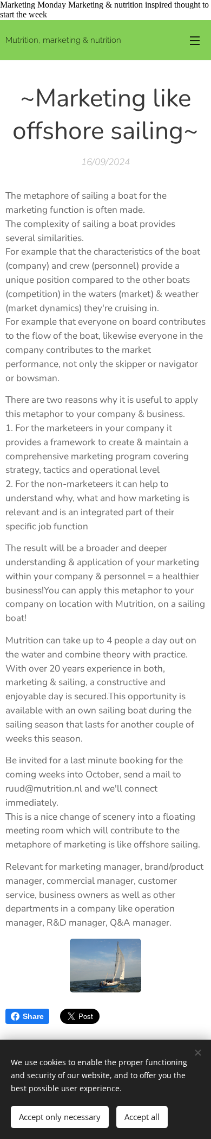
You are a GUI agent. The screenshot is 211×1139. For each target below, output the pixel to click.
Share (33, 1016)
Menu (195, 40)
